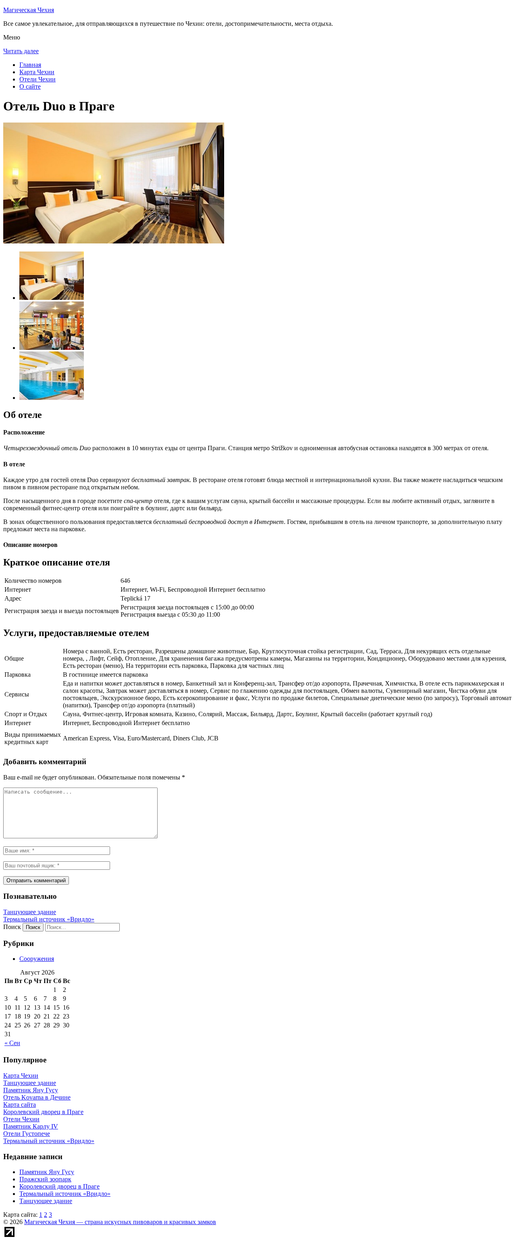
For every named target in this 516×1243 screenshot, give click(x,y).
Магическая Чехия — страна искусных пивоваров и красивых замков (120, 1221)
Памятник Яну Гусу (46, 1171)
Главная (30, 64)
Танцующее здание (29, 911)
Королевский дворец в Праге (59, 1186)
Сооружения (36, 958)
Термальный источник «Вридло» (48, 919)
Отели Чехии (37, 79)
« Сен (12, 1042)
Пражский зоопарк (45, 1179)
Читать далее (21, 51)
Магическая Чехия (28, 9)
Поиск (12, 926)
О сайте (30, 86)
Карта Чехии (36, 72)
